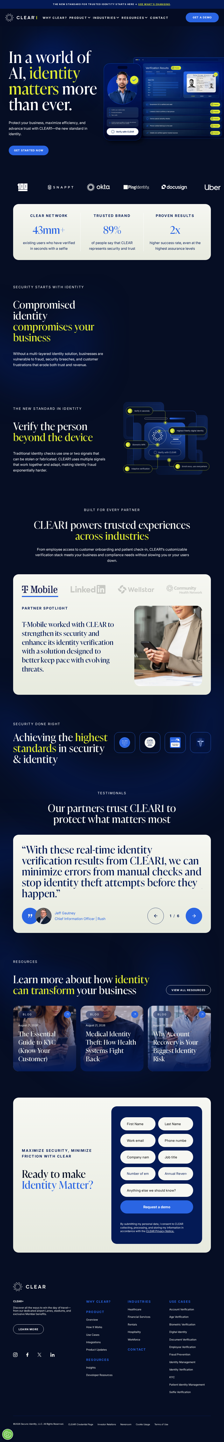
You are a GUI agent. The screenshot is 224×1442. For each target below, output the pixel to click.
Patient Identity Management (187, 1384)
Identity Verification (181, 1369)
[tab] (40, 590)
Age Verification (179, 1316)
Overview (92, 1319)
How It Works (94, 1327)
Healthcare (134, 1309)
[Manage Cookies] (7, 1434)
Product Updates (96, 1349)
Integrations (93, 1342)
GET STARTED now (28, 150)
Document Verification (182, 1339)
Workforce (134, 1339)
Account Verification (181, 1309)
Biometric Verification (182, 1324)
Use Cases (92, 1334)
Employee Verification (182, 1347)
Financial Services (139, 1316)
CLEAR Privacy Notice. (160, 1231)
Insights (91, 1367)
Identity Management (182, 1362)
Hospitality (134, 1332)
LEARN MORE (28, 1329)
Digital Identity (178, 1332)
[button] (80, 17)
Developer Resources (99, 1375)
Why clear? (98, 1301)
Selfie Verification (180, 1392)
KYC (172, 1377)
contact (137, 1349)
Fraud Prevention (179, 1354)
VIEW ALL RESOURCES (188, 990)
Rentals (132, 1324)
